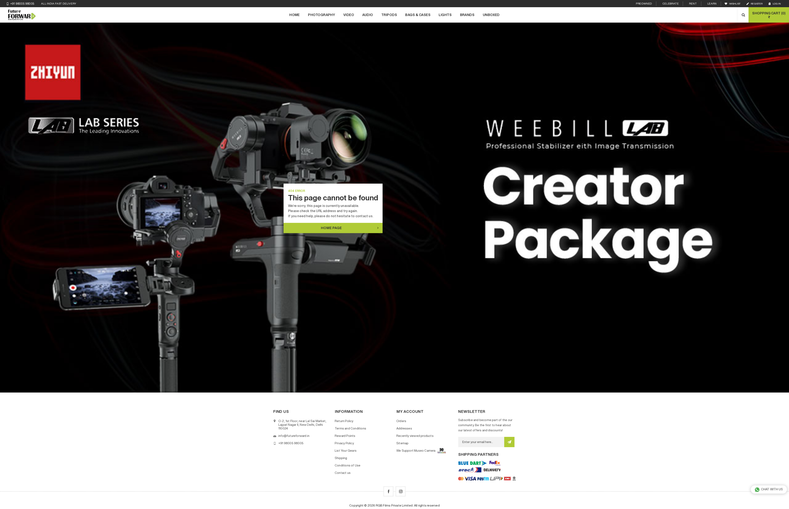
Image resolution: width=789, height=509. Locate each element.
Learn (712, 3)
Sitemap (402, 443)
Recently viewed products (415, 435)
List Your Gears (345, 450)
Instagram (400, 491)
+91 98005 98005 (22, 3)
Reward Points (345, 435)
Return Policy (344, 420)
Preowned (644, 3)
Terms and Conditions (350, 428)
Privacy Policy (344, 443)
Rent (693, 3)
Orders (401, 420)
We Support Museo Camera (416, 450)
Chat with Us (772, 489)
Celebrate (670, 3)
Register (756, 3)
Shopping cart (768, 15)
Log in (777, 3)
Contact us (343, 472)
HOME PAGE (331, 227)
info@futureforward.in (293, 435)
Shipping (341, 457)
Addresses (404, 428)
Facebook (388, 491)
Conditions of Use (347, 465)
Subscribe (509, 442)
